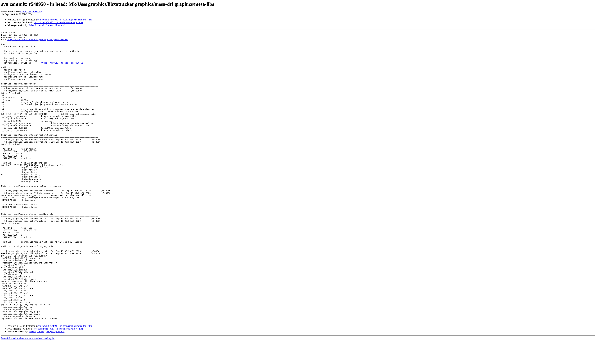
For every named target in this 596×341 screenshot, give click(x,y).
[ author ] (60, 25)
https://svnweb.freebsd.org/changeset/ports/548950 (37, 39)
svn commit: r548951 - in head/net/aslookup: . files (58, 22)
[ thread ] (40, 25)
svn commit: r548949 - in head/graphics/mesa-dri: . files (64, 19)
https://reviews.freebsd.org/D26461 (62, 63)
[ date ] (32, 25)
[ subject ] (51, 25)
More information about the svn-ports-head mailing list (27, 338)
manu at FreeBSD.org (31, 11)
